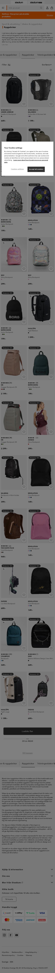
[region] (27, 158)
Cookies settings (17, 169)
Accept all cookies (36, 169)
